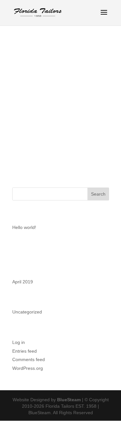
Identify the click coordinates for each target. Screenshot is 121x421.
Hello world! (24, 227)
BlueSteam (69, 399)
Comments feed (28, 359)
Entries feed (24, 351)
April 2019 (22, 281)
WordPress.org (27, 368)
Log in (18, 342)
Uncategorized (27, 311)
